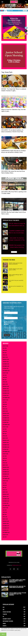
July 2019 (5, 537)
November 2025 (6, 366)
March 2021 (5, 492)
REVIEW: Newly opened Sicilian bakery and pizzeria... (15, 263)
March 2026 (5, 357)
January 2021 (6, 496)
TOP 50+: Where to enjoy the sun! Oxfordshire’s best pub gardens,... (17, 594)
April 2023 (5, 435)
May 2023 (5, 433)
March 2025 (5, 384)
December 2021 (6, 471)
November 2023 (6, 420)
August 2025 (5, 372)
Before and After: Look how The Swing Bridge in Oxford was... (17, 587)
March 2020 (5, 519)
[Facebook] (10, 569)
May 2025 (5, 379)
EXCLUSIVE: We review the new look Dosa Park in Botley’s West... (13, 172)
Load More (14, 252)
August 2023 (5, 426)
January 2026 (6, 361)
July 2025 (5, 375)
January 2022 (6, 469)
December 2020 (6, 498)
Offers (7, 324)
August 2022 (5, 453)
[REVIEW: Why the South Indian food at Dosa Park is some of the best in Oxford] (14, 204)
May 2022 (5, 460)
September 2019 (6, 532)
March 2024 (5, 411)
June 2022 (5, 458)
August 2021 (5, 480)
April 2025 (5, 381)
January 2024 (6, 415)
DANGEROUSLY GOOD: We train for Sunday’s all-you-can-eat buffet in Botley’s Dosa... (13, 151)
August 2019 (5, 534)
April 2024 (5, 408)
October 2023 (5, 422)
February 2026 (6, 359)
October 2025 (5, 368)
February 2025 (6, 386)
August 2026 (5, 346)
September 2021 (6, 478)
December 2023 (6, 417)
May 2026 (5, 352)
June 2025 (5, 377)
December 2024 (6, 390)
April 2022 (5, 462)
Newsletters (8, 323)
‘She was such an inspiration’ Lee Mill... (16, 287)
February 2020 (6, 521)
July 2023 (5, 429)
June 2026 (5, 350)
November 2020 (6, 501)
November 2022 (6, 447)
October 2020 (5, 503)
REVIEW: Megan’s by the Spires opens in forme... (15, 269)
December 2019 (6, 525)
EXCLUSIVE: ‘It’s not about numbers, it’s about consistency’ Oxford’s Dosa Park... (12, 131)
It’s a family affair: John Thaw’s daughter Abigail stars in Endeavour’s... (17, 581)
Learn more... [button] (17, 630)
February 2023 (6, 440)
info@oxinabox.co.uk (16, 565)
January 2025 (6, 388)
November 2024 (6, 393)
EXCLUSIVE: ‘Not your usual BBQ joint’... (16, 281)
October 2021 (5, 476)
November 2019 (6, 528)
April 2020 (5, 516)
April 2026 (5, 355)
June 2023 (5, 431)
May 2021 (5, 487)
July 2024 (5, 402)
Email (6, 316)
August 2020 (5, 507)
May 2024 (5, 406)
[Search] (26, 2)
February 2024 (6, 413)
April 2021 (5, 489)
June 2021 (5, 485)
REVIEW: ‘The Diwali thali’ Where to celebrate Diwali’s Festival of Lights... (13, 90)
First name (7, 311)
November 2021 (6, 474)
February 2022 (6, 467)
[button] (2, 2)
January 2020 (6, 523)
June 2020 (5, 512)
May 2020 (5, 514)
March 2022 (5, 465)
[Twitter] (17, 569)
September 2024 (6, 397)
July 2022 (5, 456)
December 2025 (6, 364)
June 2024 (5, 404)
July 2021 (5, 483)
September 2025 (6, 370)
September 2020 (6, 505)
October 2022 (5, 449)
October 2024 (5, 395)
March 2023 (5, 438)
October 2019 (5, 530)
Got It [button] (3, 634)
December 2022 (6, 444)
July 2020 (5, 510)
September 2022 (6, 451)
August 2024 (5, 399)
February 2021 (6, 494)
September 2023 (6, 424)
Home (2, 13)
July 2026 (5, 348)
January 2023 (6, 442)
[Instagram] (14, 569)
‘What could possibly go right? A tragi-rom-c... (16, 275)
